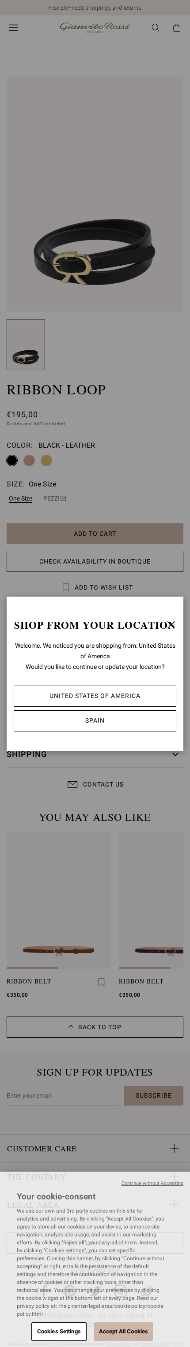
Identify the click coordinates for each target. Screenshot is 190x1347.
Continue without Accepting (152, 1183)
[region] (95, 1259)
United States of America (95, 695)
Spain (95, 720)
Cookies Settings (59, 1331)
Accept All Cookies (123, 1331)
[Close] (171, 624)
